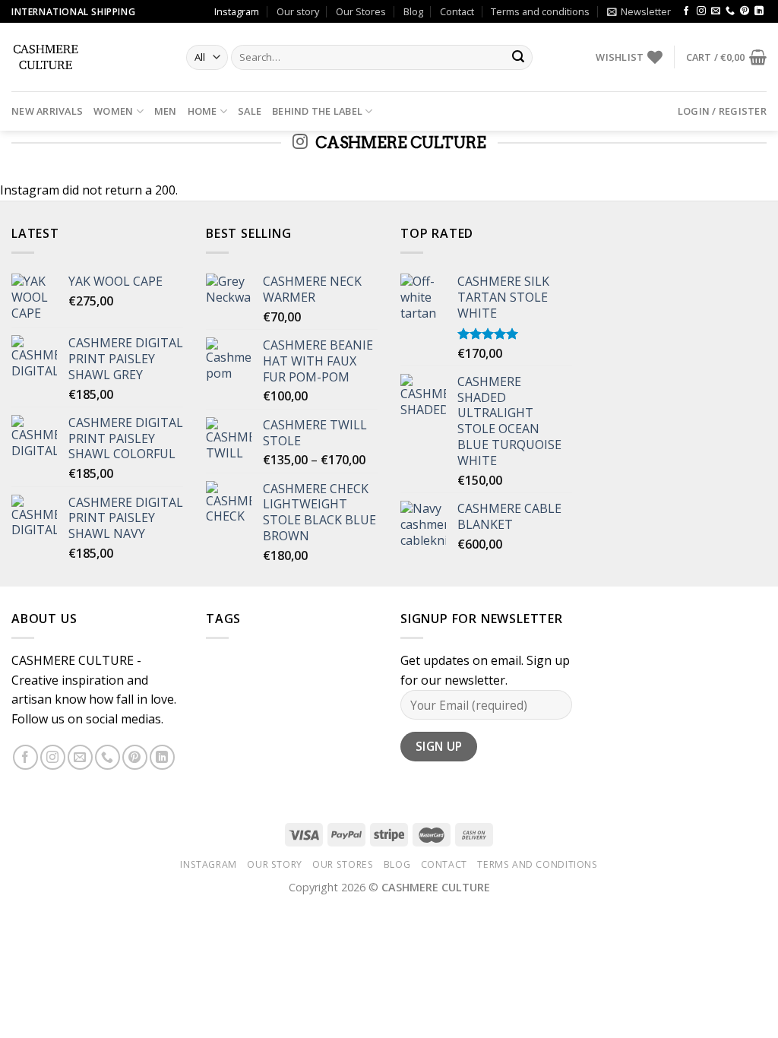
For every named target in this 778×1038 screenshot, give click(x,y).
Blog (413, 11)
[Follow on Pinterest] (744, 11)
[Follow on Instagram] (701, 11)
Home (202, 111)
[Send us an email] (715, 11)
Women (113, 111)
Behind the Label (317, 111)
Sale (249, 111)
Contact (457, 11)
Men (165, 111)
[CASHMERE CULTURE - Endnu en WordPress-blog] (87, 57)
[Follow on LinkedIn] (759, 11)
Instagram (236, 11)
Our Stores (361, 11)
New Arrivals (47, 111)
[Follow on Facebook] (686, 11)
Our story (298, 11)
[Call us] (730, 11)
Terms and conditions (540, 11)
